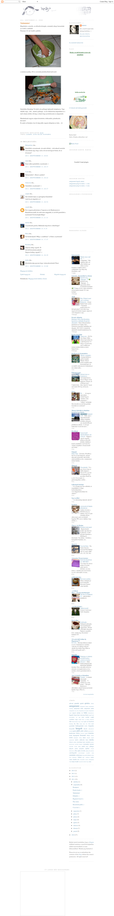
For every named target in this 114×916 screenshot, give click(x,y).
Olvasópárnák (84, 467)
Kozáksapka (83, 622)
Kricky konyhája (77, 334)
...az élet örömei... (77, 606)
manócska (71, 740)
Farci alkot (75, 620)
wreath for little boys (84, 761)
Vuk (70, 761)
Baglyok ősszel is (78, 799)
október (75, 782)
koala (70, 735)
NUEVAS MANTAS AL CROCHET (86, 561)
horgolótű (71, 729)
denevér (92, 719)
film (78, 724)
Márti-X (74, 544)
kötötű (71, 737)
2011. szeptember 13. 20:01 (36, 156)
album (92, 703)
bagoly (71, 715)
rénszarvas (71, 751)
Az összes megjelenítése (88, 694)
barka (86, 715)
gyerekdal (71, 726)
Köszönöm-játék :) (78, 805)
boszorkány (71, 717)
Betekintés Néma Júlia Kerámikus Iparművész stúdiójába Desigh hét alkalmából (81, 321)
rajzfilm (87, 748)
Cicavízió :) (76, 807)
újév (83, 757)
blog (80, 854)
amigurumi (74, 705)
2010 (73, 835)
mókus (74, 742)
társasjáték (84, 755)
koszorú (83, 735)
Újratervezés (83, 336)
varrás (92, 757)
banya (75, 715)
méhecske (82, 740)
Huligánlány (29, 145)
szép (93, 753)
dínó (70, 721)
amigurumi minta (89, 708)
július (75, 814)
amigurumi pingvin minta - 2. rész (79, 186)
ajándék (29, 134)
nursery (80, 744)
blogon (91, 842)
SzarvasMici (75, 498)
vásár (70, 759)
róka (76, 751)
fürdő (92, 724)
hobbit (85, 726)
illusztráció (91, 729)
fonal (81, 724)
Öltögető (74, 465)
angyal (74, 713)
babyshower (91, 713)
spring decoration (90, 751)
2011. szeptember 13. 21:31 (36, 218)
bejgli (90, 715)
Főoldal (42, 274)
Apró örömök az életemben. (80, 675)
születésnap (79, 755)
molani (27, 223)
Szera (73, 391)
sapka (78, 751)
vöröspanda (91, 759)
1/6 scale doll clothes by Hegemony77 (79, 640)
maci (84, 738)
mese (87, 740)
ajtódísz (87, 703)
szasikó (88, 753)
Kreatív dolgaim (77, 317)
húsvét (85, 729)
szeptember (76, 785)
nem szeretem (86, 742)
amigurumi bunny (84, 706)
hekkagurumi (79, 726)
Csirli (27, 172)
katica (78, 733)
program (81, 748)
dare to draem (85, 719)
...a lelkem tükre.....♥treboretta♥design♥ (81, 592)
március (75, 825)
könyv (88, 735)
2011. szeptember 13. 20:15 (36, 167)
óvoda (75, 746)
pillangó (92, 746)
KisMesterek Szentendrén (80, 353)
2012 (73, 776)
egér (85, 721)
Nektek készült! (84, 608)
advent (71, 703)
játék (78, 731)
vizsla (86, 759)
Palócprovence (76, 372)
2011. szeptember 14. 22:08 (36, 266)
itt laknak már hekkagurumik (78, 108)
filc (75, 724)
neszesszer (71, 744)
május (75, 820)
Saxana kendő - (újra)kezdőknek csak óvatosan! (85, 434)
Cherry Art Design (77, 525)
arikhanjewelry (76, 577)
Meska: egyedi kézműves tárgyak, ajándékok (80, 53)
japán (74, 731)
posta (76, 748)
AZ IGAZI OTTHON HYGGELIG (86, 507)
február (75, 828)
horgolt (79, 728)
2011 (73, 779)
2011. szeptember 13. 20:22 (36, 178)
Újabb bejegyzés (25, 274)
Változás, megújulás (85, 355)
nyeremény (47, 134)
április (75, 823)
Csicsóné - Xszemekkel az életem (82, 276)
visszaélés (82, 759)
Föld (89, 724)
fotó (84, 724)
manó (92, 737)
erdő (88, 721)
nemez (92, 742)
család (92, 717)
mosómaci (79, 742)
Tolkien (80, 757)
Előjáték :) (76, 796)
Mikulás (71, 742)
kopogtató (76, 735)
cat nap (78, 717)
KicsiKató (75, 431)
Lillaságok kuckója (78, 484)
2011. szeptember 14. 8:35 (36, 229)
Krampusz (76, 787)
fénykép (71, 724)
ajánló (82, 703)
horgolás (91, 726)
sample (27, 194)
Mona (27, 234)
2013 (73, 773)
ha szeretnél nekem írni (76, 43)
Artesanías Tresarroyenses (80, 558)
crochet (87, 717)
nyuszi (92, 744)
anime (78, 713)
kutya (80, 737)
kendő (86, 733)
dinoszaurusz (75, 721)
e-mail (81, 721)
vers (78, 759)
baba (85, 713)
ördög (79, 746)
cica (83, 717)
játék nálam (37, 134)
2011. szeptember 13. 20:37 (36, 189)
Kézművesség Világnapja (84, 278)
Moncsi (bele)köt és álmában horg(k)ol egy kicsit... (80, 411)
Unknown (28, 183)
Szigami (74, 452)
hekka (27, 260)
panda (83, 746)
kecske (82, 733)
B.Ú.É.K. (74, 643)
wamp (73, 761)
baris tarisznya (81, 715)
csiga (76, 719)
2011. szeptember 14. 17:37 (36, 239)
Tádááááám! (25, 23)
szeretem (72, 755)
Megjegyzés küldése (26, 271)
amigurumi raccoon (73, 710)
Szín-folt (74, 654)
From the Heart (84, 546)
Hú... (81, 393)
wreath (76, 761)
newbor (76, 744)
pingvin (71, 748)
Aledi (27, 161)
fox (86, 724)
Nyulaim (74, 504)
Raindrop (28, 245)
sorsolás (83, 751)
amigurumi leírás (78, 708)
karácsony (72, 733)
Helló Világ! (75, 454)
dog (79, 721)
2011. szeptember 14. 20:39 (36, 255)
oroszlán (71, 746)
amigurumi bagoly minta (76, 181)
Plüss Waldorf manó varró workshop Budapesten (85, 300)
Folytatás (82, 677)
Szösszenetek (76, 255)
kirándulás (91, 733)
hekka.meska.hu (80, 92)
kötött (92, 735)
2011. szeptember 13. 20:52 (36, 202)
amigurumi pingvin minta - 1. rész (79, 184)
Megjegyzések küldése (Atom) (37, 279)
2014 (73, 771)
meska (91, 740)
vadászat (88, 757)
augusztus (76, 811)
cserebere (71, 719)
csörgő (79, 719)
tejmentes (74, 757)
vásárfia (75, 759)
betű (93, 715)
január (75, 831)
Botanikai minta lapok (86, 527)
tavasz (89, 755)
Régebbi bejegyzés (60, 274)
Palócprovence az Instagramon (84, 375)
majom (88, 737)
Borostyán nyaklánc (85, 579)
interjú (70, 731)
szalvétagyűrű (72, 753)
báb (82, 713)
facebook (91, 721)
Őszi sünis (76, 802)
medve (76, 740)
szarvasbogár (81, 753)
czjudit (27, 207)
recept (92, 748)
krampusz (76, 737)
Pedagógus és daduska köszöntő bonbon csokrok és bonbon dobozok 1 (86, 659)
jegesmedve (91, 731)
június (75, 817)
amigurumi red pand (83, 710)
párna (87, 746)
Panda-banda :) (77, 790)
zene (90, 761)
